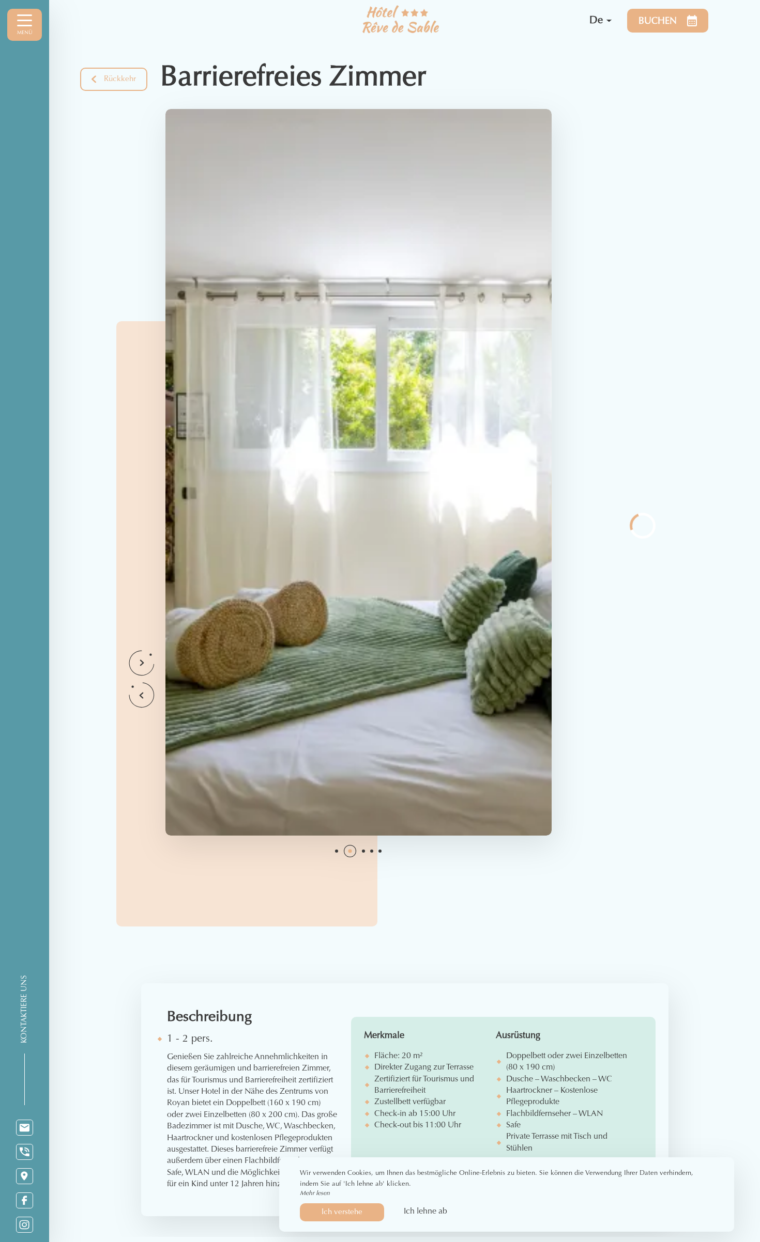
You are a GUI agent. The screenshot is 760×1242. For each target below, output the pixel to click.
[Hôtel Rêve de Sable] (454, 20)
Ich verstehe (342, 1212)
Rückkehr (120, 79)
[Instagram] (24, 1225)
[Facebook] (24, 1200)
